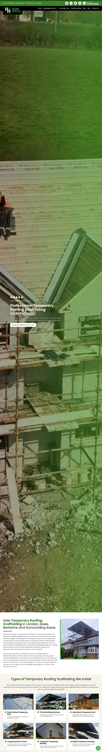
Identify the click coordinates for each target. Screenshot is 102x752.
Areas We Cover (64, 8)
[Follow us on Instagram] (71, 3)
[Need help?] (84, 3)
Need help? (90, 2)
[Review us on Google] (79, 3)
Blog (84, 8)
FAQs (89, 8)
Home (40, 8)
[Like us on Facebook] (66, 3)
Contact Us (95, 8)
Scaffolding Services (49, 8)
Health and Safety (76, 8)
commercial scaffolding (35, 645)
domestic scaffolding (15, 645)
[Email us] (75, 3)
